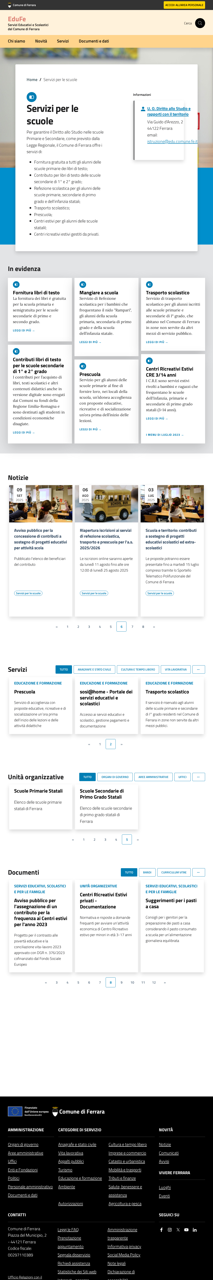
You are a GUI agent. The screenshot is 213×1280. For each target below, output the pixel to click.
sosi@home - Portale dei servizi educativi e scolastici (106, 697)
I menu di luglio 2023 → (165, 434)
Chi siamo (16, 41)
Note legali (117, 1263)
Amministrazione (26, 1129)
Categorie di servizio (79, 1129)
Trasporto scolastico (167, 292)
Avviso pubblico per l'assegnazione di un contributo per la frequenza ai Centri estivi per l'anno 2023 (40, 912)
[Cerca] (200, 23)
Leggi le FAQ (68, 1229)
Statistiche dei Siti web (77, 1271)
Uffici (12, 1161)
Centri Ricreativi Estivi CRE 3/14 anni (169, 371)
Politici (13, 1178)
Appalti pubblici (71, 1161)
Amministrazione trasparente (122, 1233)
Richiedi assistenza (74, 1263)
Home (32, 79)
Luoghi (165, 1187)
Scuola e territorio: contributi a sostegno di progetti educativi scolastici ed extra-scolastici (171, 539)
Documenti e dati (94, 41)
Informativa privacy (124, 1246)
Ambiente (66, 1186)
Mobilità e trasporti (125, 1169)
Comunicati (169, 1153)
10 (132, 982)
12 (154, 982)
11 (143, 982)
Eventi (164, 1196)
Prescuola (89, 374)
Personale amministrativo (30, 1186)
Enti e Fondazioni (23, 1169)
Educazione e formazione (80, 1178)
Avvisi (164, 1161)
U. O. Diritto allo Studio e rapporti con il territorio (169, 111)
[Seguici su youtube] (186, 1229)
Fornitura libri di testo (36, 292)
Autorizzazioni (70, 1203)
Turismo (65, 1169)
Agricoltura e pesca (125, 1203)
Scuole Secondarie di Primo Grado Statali (102, 793)
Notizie (165, 1144)
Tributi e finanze (122, 1178)
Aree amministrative (25, 1153)
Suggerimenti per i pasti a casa (171, 903)
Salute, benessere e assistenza (125, 1190)
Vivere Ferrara (174, 1172)
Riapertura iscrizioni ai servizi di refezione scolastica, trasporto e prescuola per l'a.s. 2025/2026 (106, 539)
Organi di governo (23, 1144)
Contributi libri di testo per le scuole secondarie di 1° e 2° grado (38, 365)
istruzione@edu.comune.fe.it (172, 141)
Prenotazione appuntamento (71, 1242)
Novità (41, 41)
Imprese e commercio (127, 1153)
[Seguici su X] (178, 1229)
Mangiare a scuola (98, 292)
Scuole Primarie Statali (38, 790)
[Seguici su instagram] (169, 1229)
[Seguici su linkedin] (194, 1229)
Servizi (63, 41)
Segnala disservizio (74, 1254)
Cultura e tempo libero (128, 1144)
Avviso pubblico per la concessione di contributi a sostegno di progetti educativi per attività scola (40, 539)
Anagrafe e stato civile (77, 1144)
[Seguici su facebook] (161, 1229)
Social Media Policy (124, 1254)
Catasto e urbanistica (127, 1161)
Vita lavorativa (70, 1153)
